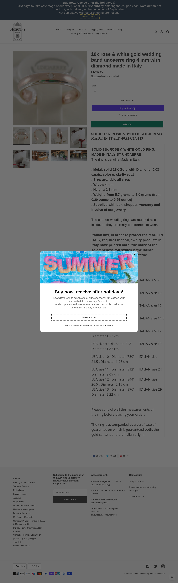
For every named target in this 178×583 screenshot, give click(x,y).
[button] (89, 317)
